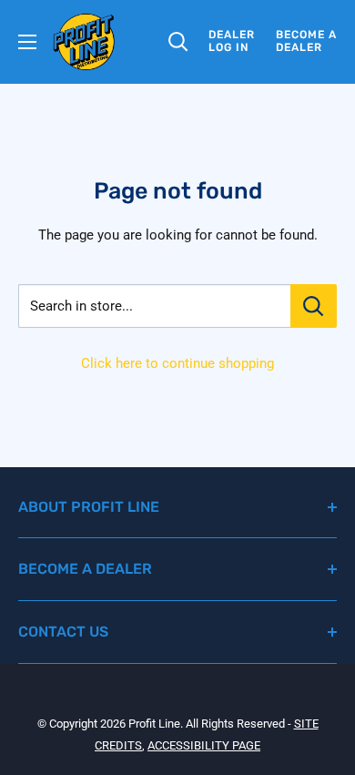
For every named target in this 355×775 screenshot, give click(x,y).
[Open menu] (27, 42)
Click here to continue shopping (177, 363)
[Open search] (178, 42)
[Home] (84, 42)
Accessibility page (203, 745)
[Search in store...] (313, 306)
